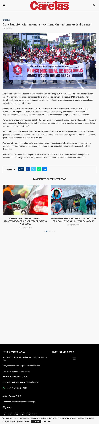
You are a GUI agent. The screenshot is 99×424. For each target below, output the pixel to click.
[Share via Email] (44, 169)
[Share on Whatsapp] (39, 169)
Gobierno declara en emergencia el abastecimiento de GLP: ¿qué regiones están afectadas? (25, 221)
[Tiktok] (35, 414)
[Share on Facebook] (28, 169)
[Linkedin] (23, 414)
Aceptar (36, 421)
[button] (6, 208)
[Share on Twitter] (33, 169)
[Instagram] (17, 414)
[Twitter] (11, 414)
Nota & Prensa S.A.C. (14, 351)
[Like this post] (22, 169)
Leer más (47, 421)
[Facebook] (5, 414)
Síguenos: (8, 407)
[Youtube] (29, 414)
